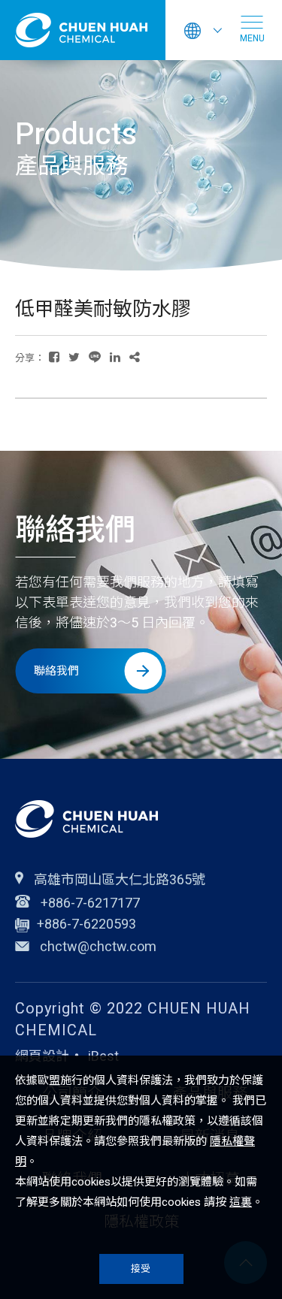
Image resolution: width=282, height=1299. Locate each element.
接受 (141, 1268)
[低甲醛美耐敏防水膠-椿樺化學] (54, 357)
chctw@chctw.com (98, 948)
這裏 (240, 1202)
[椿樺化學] (86, 819)
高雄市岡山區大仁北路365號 (118, 879)
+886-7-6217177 (89, 903)
